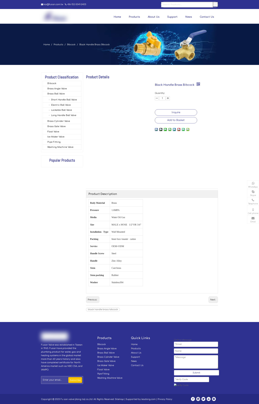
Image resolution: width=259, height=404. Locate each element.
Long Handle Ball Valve (63, 115)
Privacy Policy (165, 399)
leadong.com (148, 399)
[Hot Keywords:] (215, 4)
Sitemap (119, 399)
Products (136, 348)
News (134, 361)
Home (134, 344)
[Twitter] (203, 399)
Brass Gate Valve (56, 126)
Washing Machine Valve (60, 147)
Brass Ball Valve (56, 94)
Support (135, 357)
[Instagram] (214, 399)
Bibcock (51, 83)
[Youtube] (209, 399)
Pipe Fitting (54, 142)
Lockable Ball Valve (61, 110)
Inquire (176, 112)
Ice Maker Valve (55, 137)
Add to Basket (176, 120)
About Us (136, 353)
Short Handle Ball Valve (64, 100)
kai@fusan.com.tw (54, 4)
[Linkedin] (198, 399)
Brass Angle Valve (57, 89)
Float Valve (53, 132)
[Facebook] (193, 399)
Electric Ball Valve (61, 105)
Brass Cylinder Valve (58, 121)
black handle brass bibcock (103, 309)
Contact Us (137, 365)
